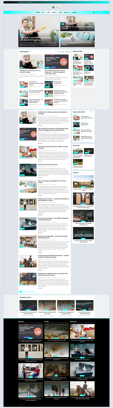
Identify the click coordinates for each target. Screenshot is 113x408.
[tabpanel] (28, 308)
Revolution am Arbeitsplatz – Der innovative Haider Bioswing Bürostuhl (61, 101)
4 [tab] (91, 297)
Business (54, 12)
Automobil (74, 12)
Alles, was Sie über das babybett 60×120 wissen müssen (77, 84)
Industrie (83, 187)
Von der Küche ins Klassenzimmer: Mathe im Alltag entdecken (36, 83)
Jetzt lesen (40, 125)
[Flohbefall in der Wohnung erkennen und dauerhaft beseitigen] (38, 31)
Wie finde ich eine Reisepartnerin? (82, 2)
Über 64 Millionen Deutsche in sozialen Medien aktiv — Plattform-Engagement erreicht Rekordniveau (55, 72)
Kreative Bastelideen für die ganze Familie (56, 340)
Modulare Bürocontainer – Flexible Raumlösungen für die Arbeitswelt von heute (60, 92)
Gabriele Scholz (23, 74)
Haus (43, 12)
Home (38, 12)
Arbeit (48, 12)
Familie (60, 12)
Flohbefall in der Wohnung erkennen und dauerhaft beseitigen (36, 38)
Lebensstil (66, 12)
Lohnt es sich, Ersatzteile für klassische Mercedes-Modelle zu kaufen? (77, 156)
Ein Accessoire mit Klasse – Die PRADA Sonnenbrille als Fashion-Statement (36, 101)
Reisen (84, 310)
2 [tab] (88, 297)
